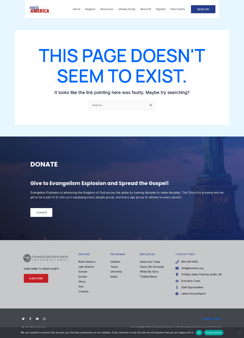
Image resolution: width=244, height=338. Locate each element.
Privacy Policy (212, 319)
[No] (239, 332)
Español (161, 9)
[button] (203, 9)
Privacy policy (214, 332)
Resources (106, 9)
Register (90, 9)
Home (76, 9)
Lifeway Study (126, 9)
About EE (145, 9)
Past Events (178, 9)
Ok (199, 332)
